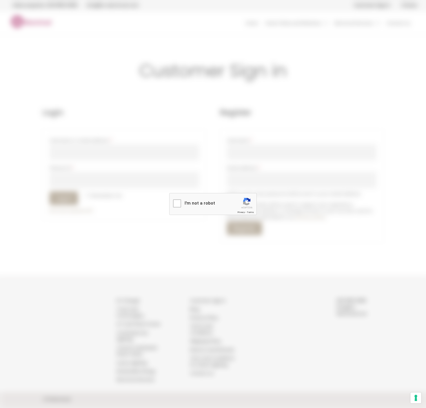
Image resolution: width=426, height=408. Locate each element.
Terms (250, 212)
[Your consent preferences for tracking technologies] (415, 397)
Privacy (241, 212)
